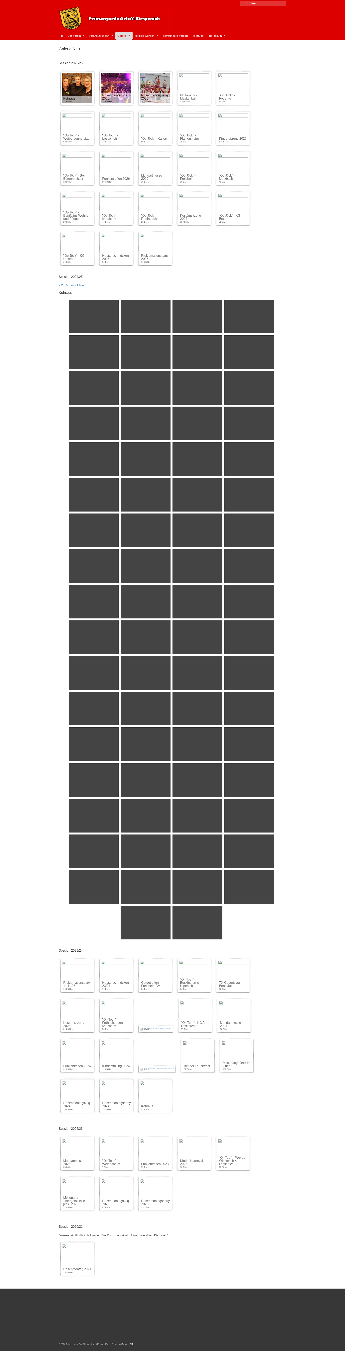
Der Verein (74, 35)
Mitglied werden (145, 35)
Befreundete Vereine (175, 35)
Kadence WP (127, 1344)
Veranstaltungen (99, 35)
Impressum (215, 35)
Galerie (122, 35)
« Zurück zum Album (72, 285)
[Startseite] (62, 36)
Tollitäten (198, 35)
